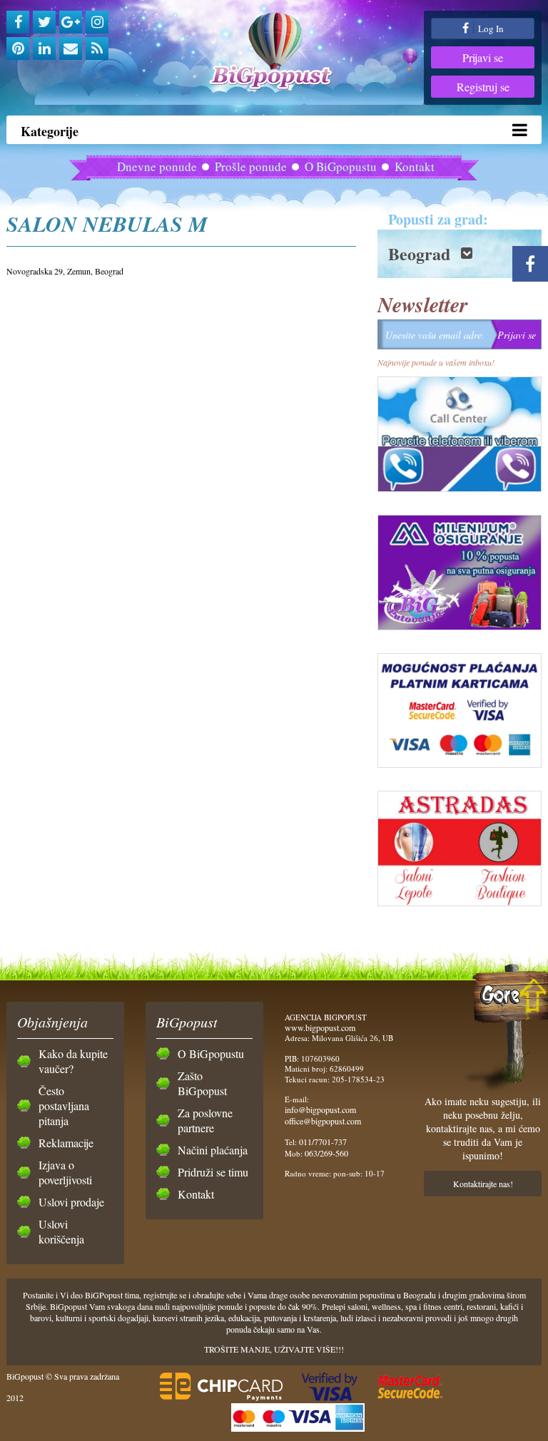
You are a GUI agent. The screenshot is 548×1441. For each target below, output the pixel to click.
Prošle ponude (251, 166)
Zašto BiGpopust (202, 1083)
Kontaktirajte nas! (483, 1183)
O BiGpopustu (341, 166)
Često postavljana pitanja (64, 1105)
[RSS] (97, 48)
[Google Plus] (70, 22)
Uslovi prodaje (71, 1201)
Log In (490, 28)
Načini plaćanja (213, 1149)
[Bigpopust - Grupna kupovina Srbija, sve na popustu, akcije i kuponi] (274, 52)
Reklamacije (66, 1142)
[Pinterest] (17, 48)
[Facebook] (17, 22)
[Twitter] (44, 22)
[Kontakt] (70, 48)
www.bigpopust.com (320, 1027)
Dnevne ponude (157, 166)
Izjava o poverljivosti (65, 1172)
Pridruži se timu (213, 1171)
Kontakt (415, 166)
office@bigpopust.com (323, 1121)
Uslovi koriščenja (61, 1231)
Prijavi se (482, 57)
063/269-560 (326, 1153)
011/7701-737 (323, 1141)
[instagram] (97, 22)
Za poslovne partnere (205, 1120)
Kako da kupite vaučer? (73, 1061)
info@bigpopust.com (320, 1109)
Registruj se (483, 86)
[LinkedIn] (44, 48)
